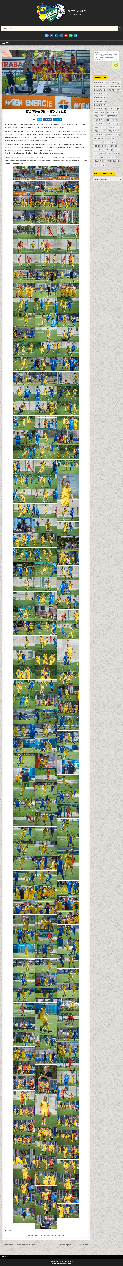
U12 (102, 153)
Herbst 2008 (99, 112)
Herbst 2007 (114, 108)
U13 (110, 153)
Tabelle (97, 149)
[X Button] (47, 35)
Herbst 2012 (99, 116)
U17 (103, 157)
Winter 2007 (113, 161)
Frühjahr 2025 (100, 105)
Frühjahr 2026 (100, 108)
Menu (7, 43)
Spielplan (113, 146)
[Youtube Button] (66, 35)
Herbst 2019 (111, 120)
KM (111, 138)
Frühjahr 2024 (100, 101)
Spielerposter (100, 146)
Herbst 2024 (99, 131)
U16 (96, 157)
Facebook (48, 119)
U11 (96, 153)
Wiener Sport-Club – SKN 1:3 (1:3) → (75, 1244)
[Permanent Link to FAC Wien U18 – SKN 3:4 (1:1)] (46, 79)
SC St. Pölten (109, 142)
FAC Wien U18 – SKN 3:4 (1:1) (46, 111)
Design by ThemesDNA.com (61, 1264)
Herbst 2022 (99, 127)
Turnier (108, 149)
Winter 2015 (99, 164)
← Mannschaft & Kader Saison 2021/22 (18, 1244)
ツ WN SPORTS (77, 10)
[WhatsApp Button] (71, 35)
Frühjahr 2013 (99, 86)
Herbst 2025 (113, 131)
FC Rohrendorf (100, 82)
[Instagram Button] (61, 35)
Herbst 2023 (113, 127)
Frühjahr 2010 (114, 82)
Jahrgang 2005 (49, 1235)
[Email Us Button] (75, 35)
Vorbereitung (59, 1235)
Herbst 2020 (99, 123)
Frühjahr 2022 (100, 94)
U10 (117, 149)
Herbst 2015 (112, 116)
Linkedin (58, 119)
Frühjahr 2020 (100, 90)
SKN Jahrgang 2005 (54, 116)
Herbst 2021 (39, 1235)
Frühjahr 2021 (114, 90)
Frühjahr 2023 (100, 97)
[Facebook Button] (51, 35)
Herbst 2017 (99, 120)
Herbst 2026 (99, 135)
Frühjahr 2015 (114, 86)
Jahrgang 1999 (113, 135)
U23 (111, 157)
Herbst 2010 (112, 112)
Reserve (97, 142)
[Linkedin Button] (56, 35)
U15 (116, 153)
